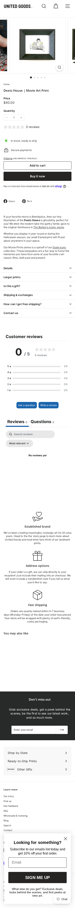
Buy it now (37, 176)
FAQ (6, 810)
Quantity (9, 110)
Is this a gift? (12, 286)
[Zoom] (59, 67)
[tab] (42, 422)
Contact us (11, 313)
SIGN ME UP (37, 877)
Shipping (8, 158)
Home (7, 84)
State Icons (59, 247)
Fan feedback (11, 806)
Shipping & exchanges (18, 295)
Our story (9, 796)
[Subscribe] (62, 730)
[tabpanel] (37, 465)
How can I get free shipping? (22, 304)
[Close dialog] (65, 838)
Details (8, 268)
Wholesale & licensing (16, 815)
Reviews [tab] (17, 421)
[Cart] (56, 6)
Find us (7, 801)
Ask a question (26, 405)
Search (7, 825)
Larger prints (12, 277)
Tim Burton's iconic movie (48, 227)
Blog (6, 820)
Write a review (48, 405)
